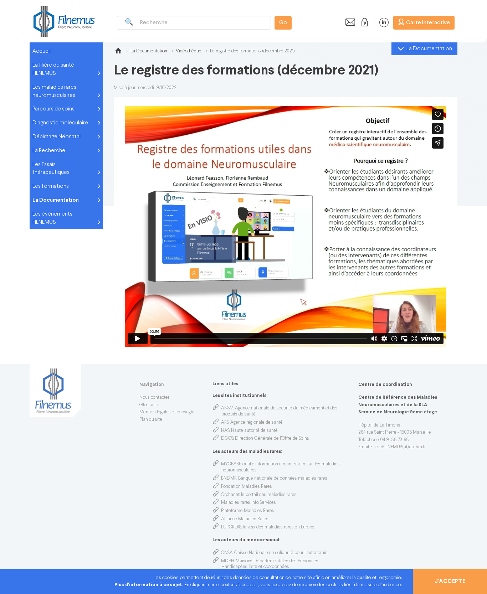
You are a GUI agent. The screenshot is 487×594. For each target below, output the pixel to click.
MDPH (227, 561)
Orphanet (230, 495)
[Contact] (348, 22)
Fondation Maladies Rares (246, 487)
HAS (225, 431)
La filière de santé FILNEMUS (53, 69)
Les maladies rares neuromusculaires (54, 91)
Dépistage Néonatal (56, 136)
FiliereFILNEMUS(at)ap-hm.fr (398, 447)
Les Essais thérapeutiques (51, 168)
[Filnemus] (118, 52)
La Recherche (48, 150)
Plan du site (150, 420)
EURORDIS (231, 527)
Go (283, 23)
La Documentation (55, 200)
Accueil (41, 51)
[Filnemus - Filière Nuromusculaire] (63, 21)
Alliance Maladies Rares (244, 519)
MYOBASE (231, 464)
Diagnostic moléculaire (60, 122)
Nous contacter (154, 398)
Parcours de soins (53, 109)
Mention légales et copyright (167, 412)
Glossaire (148, 405)
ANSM (227, 408)
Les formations (50, 186)
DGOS (227, 439)
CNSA (227, 553)
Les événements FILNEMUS (52, 218)
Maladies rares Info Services (248, 503)
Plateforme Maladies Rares (247, 511)
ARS (225, 422)
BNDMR (229, 478)
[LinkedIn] (380, 22)
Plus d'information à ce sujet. (149, 585)
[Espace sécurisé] (363, 22)
